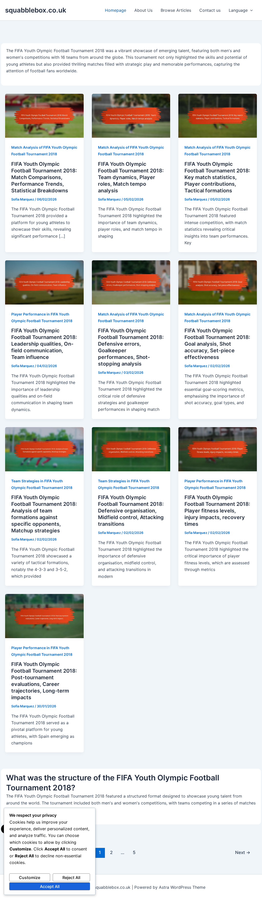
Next (242, 852)
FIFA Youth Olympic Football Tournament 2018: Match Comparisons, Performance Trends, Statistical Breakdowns (44, 177)
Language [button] (238, 10)
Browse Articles (176, 10)
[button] (250, 10)
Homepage (115, 10)
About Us (143, 10)
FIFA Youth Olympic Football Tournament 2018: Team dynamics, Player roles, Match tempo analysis (131, 177)
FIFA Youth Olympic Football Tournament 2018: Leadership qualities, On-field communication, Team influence (44, 344)
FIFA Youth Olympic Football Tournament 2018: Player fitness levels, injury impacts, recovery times (217, 510)
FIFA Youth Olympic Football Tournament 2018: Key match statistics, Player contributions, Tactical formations (217, 177)
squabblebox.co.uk (35, 10)
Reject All (71, 877)
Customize (29, 877)
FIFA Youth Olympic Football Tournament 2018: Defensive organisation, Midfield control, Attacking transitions (131, 510)
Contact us (210, 10)
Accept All (50, 886)
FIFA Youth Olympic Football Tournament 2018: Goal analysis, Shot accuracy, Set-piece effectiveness (217, 344)
